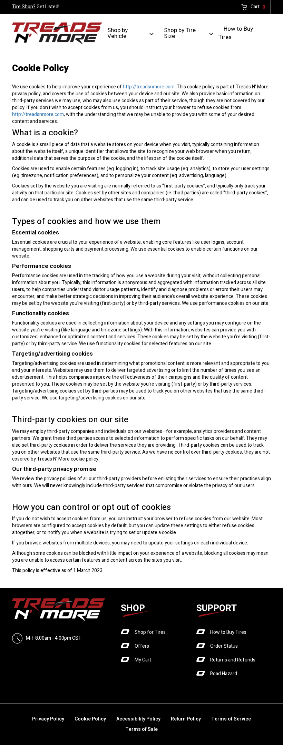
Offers (142, 646)
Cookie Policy (90, 719)
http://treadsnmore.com (149, 86)
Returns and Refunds (232, 660)
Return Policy (186, 719)
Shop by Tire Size (180, 33)
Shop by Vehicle (117, 33)
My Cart (143, 660)
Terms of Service (231, 719)
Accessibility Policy (138, 719)
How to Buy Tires (235, 33)
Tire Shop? (24, 6)
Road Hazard (223, 673)
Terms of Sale (141, 729)
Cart (258, 7)
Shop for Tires (150, 632)
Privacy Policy (48, 719)
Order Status (224, 646)
